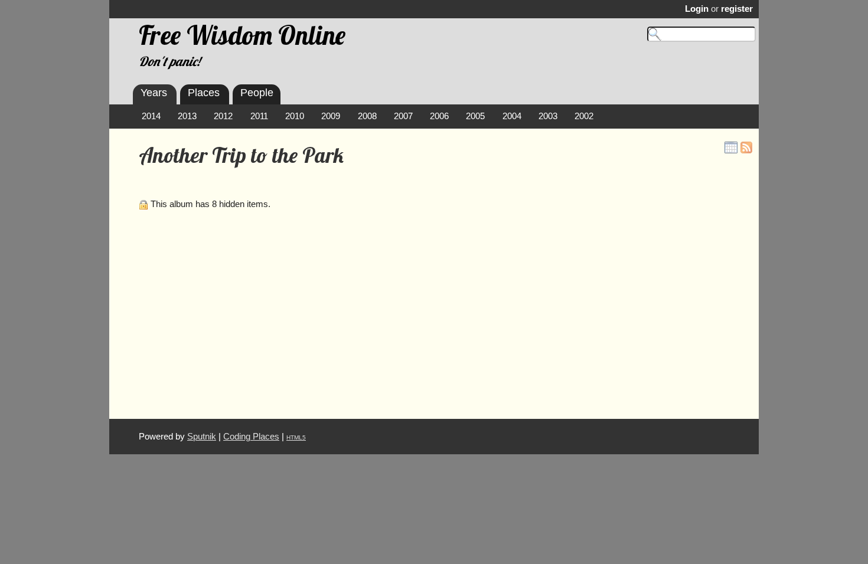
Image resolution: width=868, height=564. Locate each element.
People (256, 93)
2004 (511, 116)
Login (697, 9)
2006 (439, 116)
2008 (367, 116)
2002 (584, 116)
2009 (330, 116)
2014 (151, 116)
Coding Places (251, 436)
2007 (403, 116)
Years (154, 93)
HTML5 (296, 437)
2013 (187, 116)
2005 (475, 116)
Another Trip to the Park (241, 155)
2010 (294, 116)
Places (204, 93)
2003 (548, 116)
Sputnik (201, 436)
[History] (731, 147)
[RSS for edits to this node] (746, 147)
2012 (223, 116)
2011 (259, 116)
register (737, 9)
